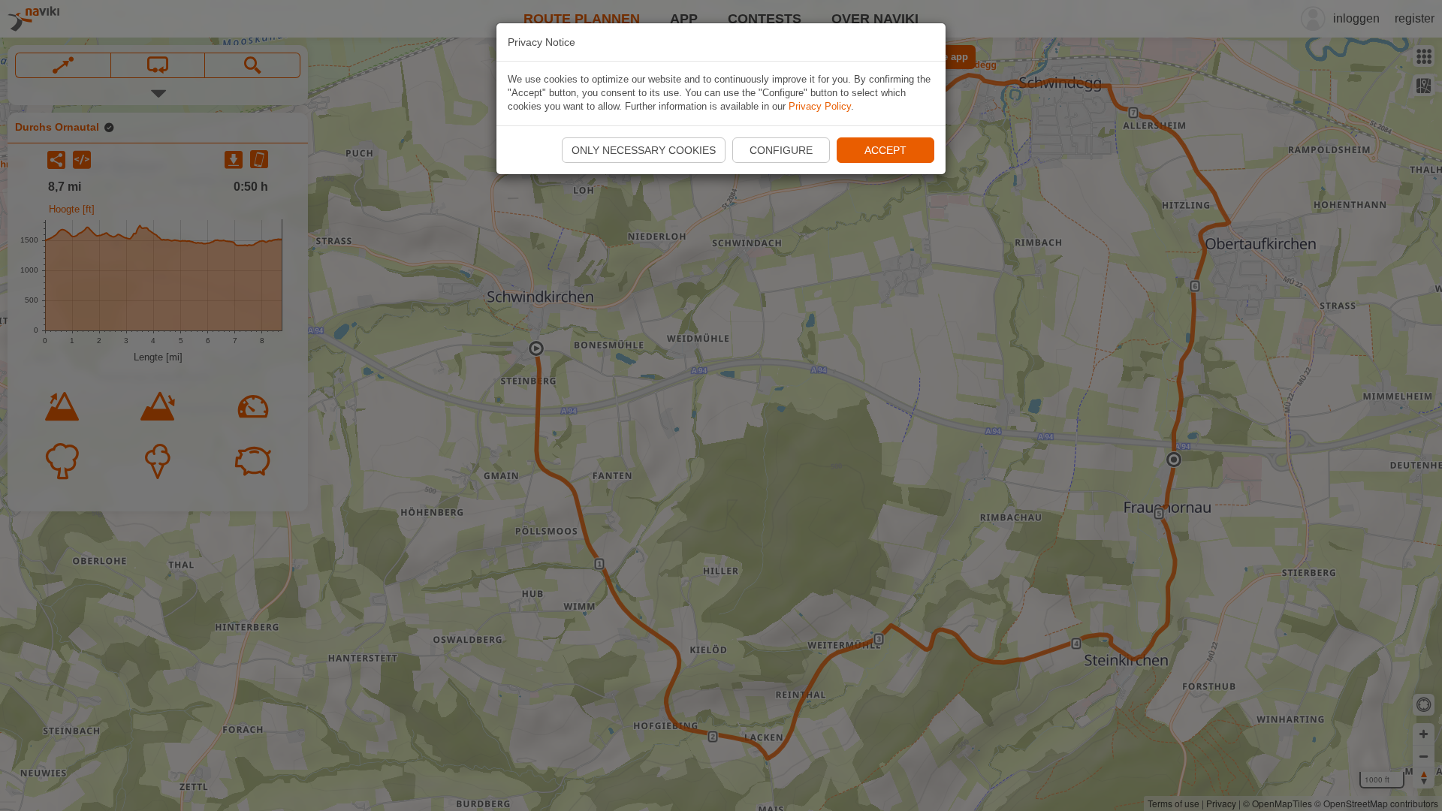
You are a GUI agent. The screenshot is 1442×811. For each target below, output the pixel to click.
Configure (781, 150)
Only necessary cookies (644, 150)
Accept (885, 150)
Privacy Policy (820, 106)
